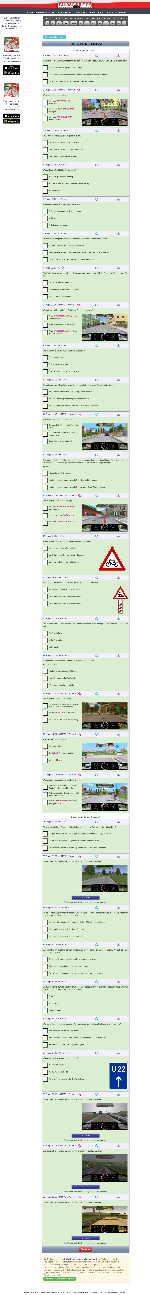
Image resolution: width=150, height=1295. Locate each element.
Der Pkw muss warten (61, 753)
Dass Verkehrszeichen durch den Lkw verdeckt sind (63, 434)
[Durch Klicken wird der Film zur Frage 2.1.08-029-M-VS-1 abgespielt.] (105, 1219)
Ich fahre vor (62, 515)
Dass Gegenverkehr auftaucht (60, 441)
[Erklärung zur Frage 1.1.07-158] (96, 655)
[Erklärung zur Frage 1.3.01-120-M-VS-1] (96, 90)
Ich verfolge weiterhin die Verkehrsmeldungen (66, 67)
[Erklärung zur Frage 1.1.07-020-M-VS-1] (96, 305)
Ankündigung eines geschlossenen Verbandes (66, 245)
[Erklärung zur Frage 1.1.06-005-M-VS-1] (96, 774)
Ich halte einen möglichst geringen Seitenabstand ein (69, 399)
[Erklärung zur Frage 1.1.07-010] (96, 165)
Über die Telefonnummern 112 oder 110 (64, 371)
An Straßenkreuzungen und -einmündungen (65, 211)
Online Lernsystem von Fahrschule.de (81, 1259)
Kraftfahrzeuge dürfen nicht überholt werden (65, 589)
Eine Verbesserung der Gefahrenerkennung (65, 1030)
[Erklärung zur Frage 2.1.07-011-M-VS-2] (96, 856)
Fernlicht (52, 996)
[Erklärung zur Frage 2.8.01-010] (96, 1018)
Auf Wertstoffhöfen (56, 633)
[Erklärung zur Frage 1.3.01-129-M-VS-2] (96, 495)
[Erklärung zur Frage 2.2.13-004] (96, 821)
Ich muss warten (55, 746)
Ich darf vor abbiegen (61, 110)
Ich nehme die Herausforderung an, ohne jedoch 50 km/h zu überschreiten (77, 922)
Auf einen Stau (54, 191)
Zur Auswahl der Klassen (55, 37)
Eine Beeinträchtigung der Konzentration (64, 142)
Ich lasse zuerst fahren (62, 713)
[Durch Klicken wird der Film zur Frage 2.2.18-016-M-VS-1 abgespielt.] (105, 1116)
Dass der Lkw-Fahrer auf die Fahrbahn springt (63, 426)
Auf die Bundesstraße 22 (58, 1072)
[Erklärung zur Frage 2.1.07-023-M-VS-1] (96, 1145)
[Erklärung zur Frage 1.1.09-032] (96, 130)
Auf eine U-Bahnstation (57, 1065)
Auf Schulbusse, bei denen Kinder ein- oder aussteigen (69, 184)
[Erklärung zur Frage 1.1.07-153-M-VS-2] (96, 414)
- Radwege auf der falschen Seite (61, 685)
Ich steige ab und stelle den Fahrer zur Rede (65, 936)
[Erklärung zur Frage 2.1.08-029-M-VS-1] (96, 1197)
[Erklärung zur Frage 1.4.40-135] (96, 577)
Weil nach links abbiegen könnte (63, 802)
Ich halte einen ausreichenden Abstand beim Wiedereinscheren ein (74, 406)
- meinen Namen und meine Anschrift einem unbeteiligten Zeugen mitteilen (77, 487)
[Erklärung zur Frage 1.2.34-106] (96, 345)
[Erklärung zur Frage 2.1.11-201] (96, 907)
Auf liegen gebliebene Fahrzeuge (61, 177)
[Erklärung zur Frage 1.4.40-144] (96, 536)
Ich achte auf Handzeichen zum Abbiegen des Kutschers (70, 392)
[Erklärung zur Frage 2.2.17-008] (96, 981)
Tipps (92, 12)
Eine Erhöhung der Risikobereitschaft (63, 156)
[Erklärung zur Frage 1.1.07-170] (96, 55)
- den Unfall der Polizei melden (60, 473)
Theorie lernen (80, 12)
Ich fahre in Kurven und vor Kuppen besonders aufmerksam (71, 81)
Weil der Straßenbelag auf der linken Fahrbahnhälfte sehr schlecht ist (62, 787)
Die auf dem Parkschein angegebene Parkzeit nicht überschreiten (74, 841)
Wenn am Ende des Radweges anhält (63, 332)
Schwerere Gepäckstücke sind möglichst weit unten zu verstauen (74, 959)
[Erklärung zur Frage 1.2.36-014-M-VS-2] (96, 693)
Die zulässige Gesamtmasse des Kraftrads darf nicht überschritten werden (77, 973)
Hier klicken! (11, 29)
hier (117, 1292)
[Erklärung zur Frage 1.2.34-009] (96, 455)
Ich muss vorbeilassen (60, 102)
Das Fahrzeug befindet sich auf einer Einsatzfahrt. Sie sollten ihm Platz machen (79, 252)
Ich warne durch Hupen (63, 522)
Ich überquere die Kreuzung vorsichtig (63, 720)
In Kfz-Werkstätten (56, 640)
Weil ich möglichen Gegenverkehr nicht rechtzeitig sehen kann (64, 794)
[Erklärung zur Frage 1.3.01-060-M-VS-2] (96, 734)
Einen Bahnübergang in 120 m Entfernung (65, 603)
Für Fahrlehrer (64, 12)
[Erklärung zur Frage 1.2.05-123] (96, 380)
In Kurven (52, 218)
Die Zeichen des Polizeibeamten (61, 282)
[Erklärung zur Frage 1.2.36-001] (96, 268)
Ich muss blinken (55, 760)
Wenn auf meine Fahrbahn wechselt (63, 317)
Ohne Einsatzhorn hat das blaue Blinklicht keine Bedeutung (71, 259)
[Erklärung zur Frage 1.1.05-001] (96, 199)
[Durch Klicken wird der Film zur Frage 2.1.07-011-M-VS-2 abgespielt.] (105, 878)
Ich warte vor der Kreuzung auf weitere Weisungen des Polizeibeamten (63, 705)
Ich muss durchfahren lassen (60, 118)
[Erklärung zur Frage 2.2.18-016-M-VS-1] (96, 1094)
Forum (110, 12)
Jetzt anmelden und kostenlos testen (59, 1279)
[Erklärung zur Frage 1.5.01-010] (96, 618)
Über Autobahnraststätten (58, 364)
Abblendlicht (53, 1003)
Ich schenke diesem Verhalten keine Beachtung (67, 929)
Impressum (121, 12)
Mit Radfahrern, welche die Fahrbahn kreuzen (66, 555)
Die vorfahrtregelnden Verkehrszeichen (64, 289)
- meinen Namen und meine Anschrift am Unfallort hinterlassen (73, 480)
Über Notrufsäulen (56, 357)
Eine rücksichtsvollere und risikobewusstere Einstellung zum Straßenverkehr (78, 1037)
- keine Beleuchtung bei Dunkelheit (62, 678)
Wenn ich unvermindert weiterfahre (62, 325)
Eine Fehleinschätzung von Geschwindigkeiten (66, 149)
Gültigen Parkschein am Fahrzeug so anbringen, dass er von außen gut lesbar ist (80, 834)
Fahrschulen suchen (45, 12)
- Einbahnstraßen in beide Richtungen (63, 671)
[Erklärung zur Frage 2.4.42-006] (96, 1053)
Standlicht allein (55, 1010)
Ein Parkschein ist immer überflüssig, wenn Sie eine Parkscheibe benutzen (77, 848)
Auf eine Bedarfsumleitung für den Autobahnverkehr (68, 1079)
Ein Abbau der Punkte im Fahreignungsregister (66, 1045)
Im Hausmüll (53, 647)
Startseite (28, 12)
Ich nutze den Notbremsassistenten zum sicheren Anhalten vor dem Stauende (78, 74)
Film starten (86, 897)
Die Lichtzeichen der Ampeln (60, 296)
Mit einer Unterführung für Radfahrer (62, 548)
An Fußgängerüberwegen (58, 225)
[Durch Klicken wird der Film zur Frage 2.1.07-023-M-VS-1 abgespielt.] (105, 1168)
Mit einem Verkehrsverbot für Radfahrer (64, 562)
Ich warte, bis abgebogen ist (62, 507)
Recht (100, 12)
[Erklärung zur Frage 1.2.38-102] (96, 233)
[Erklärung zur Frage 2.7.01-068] (96, 944)
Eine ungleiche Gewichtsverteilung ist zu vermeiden (68, 966)
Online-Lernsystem (10, 21)
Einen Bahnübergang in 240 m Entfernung (65, 596)
